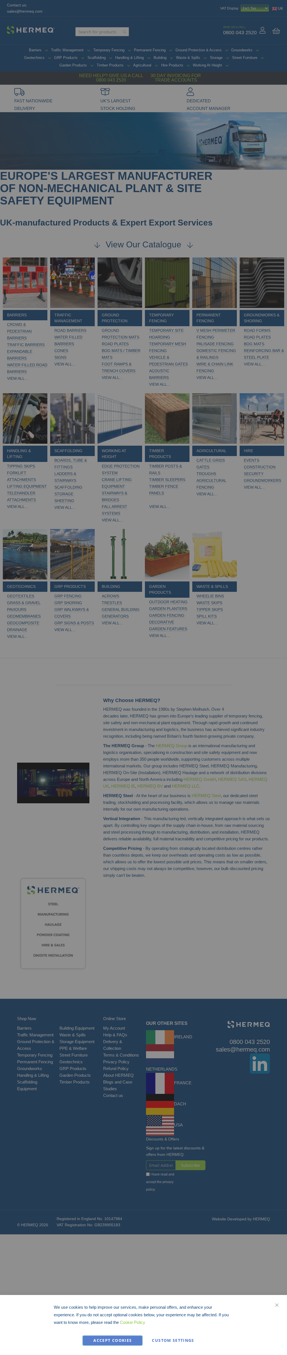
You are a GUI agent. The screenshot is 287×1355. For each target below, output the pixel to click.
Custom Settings (173, 1340)
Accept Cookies (112, 1340)
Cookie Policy (132, 1322)
